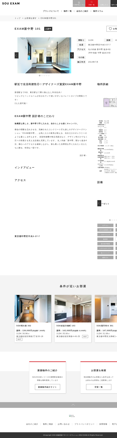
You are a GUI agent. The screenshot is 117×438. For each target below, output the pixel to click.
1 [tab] (40, 76)
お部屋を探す (31, 18)
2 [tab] (42, 76)
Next (72, 55)
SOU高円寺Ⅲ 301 (105, 326)
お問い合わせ (64, 424)
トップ (18, 18)
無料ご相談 (48, 424)
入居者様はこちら (79, 5)
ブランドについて (51, 11)
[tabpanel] (44, 55)
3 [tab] (44, 76)
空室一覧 (92, 5)
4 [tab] (46, 76)
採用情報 (103, 424)
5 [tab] (49, 76)
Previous (17, 55)
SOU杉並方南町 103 (65, 326)
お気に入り (104, 5)
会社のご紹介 (82, 11)
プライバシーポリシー (84, 424)
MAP (19, 339)
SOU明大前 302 (23, 326)
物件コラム (98, 11)
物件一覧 (68, 11)
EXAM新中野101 (48, 18)
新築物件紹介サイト (47, 387)
